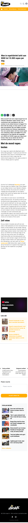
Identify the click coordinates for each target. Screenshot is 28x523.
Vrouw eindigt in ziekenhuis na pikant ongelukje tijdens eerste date (16, 337)
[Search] (21, 4)
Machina (17, 184)
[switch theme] (24, 4)
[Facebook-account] (12, 517)
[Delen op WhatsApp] (2, 115)
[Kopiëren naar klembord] (13, 115)
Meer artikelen (6, 448)
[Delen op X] (8, 115)
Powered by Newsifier (14, 520)
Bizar (3, 63)
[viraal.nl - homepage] (5, 3)
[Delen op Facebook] (5, 115)
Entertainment (22, 9)
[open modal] (26, 4)
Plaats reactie (14, 395)
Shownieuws (13, 9)
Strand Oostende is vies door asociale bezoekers (16, 321)
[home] (2, 9)
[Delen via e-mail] (10, 115)
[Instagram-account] (16, 517)
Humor (6, 9)
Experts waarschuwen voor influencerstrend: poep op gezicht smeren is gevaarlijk (17, 329)
